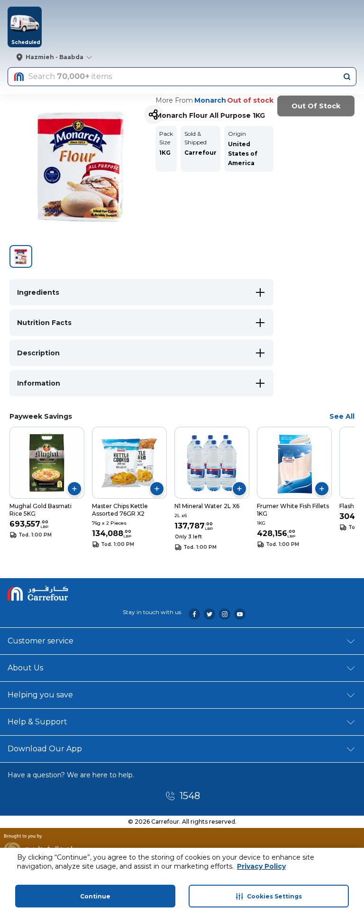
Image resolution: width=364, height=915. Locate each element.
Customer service (40, 640)
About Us (25, 667)
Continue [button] (95, 896)
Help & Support (37, 721)
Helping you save (40, 694)
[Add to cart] (74, 488)
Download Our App (45, 748)
